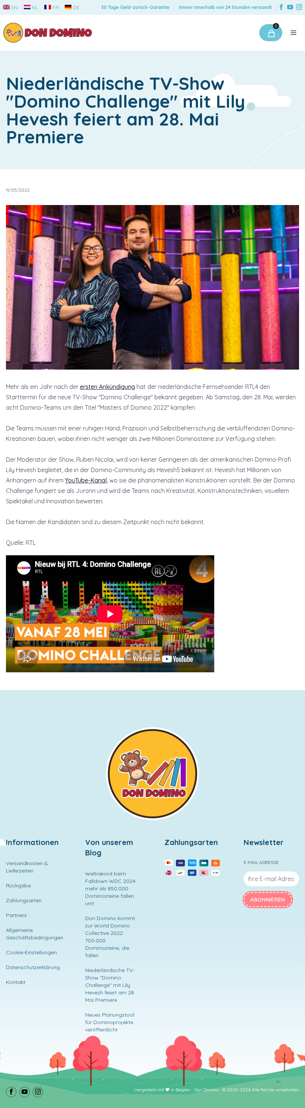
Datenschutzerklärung (33, 967)
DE (76, 7)
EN (14, 7)
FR (55, 7)
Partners (16, 915)
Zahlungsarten (24, 900)
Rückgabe (18, 885)
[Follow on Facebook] (281, 8)
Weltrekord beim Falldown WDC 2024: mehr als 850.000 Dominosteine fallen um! (111, 888)
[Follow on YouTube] (290, 8)
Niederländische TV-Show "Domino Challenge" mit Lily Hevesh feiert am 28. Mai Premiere (110, 985)
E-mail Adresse (261, 862)
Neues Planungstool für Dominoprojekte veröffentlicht (109, 1022)
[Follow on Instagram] (299, 8)
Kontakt (15, 982)
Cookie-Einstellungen (31, 952)
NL (35, 7)
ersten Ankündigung (107, 386)
